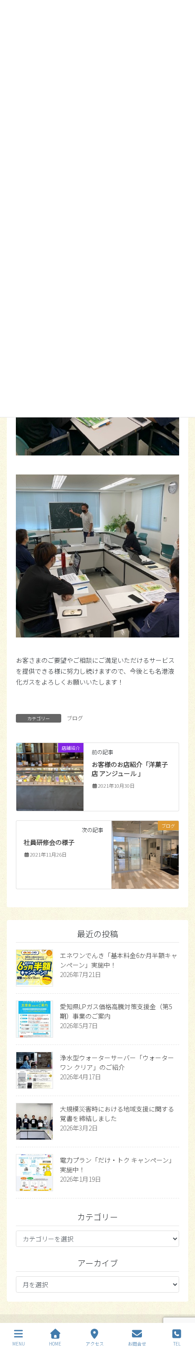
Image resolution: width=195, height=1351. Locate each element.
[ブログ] (145, 853)
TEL (176, 1343)
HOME (55, 1343)
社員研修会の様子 (49, 842)
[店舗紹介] (50, 776)
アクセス (95, 1343)
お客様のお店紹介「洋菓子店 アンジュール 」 (130, 769)
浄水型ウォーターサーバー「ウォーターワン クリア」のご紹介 (117, 1062)
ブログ (75, 718)
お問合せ (137, 1343)
